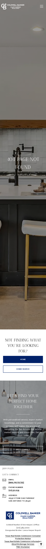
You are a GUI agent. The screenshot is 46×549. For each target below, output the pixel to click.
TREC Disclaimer (23, 547)
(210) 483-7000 (23, 528)
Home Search (23, 369)
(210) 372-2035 (14, 490)
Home (23, 359)
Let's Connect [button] (23, 449)
